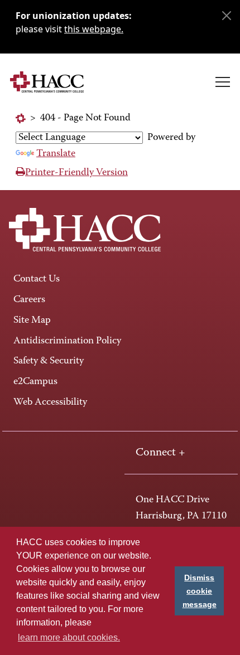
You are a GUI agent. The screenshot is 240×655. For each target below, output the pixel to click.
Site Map (32, 321)
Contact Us (36, 279)
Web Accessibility (50, 402)
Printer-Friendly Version (76, 173)
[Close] (226, 15)
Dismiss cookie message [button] (200, 591)
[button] (223, 82)
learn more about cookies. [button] (69, 637)
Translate (55, 154)
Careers (29, 300)
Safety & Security (48, 361)
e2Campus (35, 382)
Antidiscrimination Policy (67, 341)
